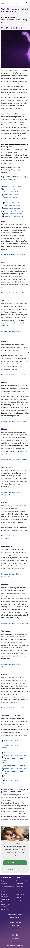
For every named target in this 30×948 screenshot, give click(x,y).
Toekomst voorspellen (22, 881)
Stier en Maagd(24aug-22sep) (12, 208)
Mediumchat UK (7, 909)
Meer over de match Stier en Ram (13, 255)
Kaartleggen (19, 897)
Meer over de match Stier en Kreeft (13, 375)
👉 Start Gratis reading (15, 863)
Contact (3, 889)
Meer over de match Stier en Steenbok (14, 623)
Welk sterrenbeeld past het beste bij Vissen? (16, 750)
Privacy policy (5, 899)
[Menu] (2, 3)
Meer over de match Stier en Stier (13, 293)
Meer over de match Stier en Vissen (13, 708)
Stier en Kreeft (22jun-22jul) (11, 202)
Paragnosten (19, 886)
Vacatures (4, 883)
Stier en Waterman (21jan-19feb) (12, 189)
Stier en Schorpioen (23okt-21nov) (13, 213)
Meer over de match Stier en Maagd (14, 459)
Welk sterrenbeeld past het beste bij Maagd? (16, 768)
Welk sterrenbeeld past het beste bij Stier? (15, 755)
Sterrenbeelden (10, 17)
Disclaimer (4, 902)
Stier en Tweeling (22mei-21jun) (12, 200)
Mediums (18, 889)
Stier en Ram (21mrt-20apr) (11, 194)
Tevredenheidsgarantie (7, 886)
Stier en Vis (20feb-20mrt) (11, 191)
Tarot (17, 891)
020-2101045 (15, 925)
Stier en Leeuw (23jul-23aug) (12, 205)
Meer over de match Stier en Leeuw (13, 421)
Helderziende (19, 883)
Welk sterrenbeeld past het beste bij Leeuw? (16, 765)
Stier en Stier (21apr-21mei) (11, 197)
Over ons (3, 891)
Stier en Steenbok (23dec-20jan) (13, 186)
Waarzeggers (19, 900)
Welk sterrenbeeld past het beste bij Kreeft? (16, 763)
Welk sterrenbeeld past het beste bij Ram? (15, 752)
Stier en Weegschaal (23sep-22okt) (13, 211)
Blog (2, 881)
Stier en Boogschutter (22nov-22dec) (14, 216)
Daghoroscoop (20, 894)
